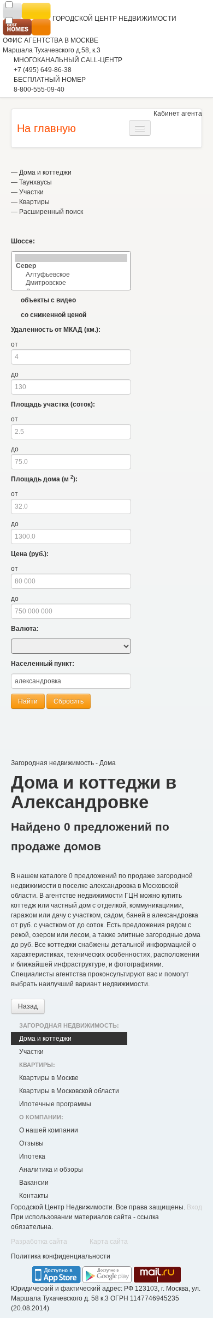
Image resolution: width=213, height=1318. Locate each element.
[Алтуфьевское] (71, 275)
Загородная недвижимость (52, 763)
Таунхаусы (35, 182)
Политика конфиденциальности (60, 1256)
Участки (31, 192)
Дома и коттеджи (45, 172)
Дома (107, 763)
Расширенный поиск (51, 212)
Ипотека (32, 1156)
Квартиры (34, 202)
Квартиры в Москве (49, 1078)
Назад (28, 1006)
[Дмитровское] (71, 283)
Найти (28, 701)
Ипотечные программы (55, 1104)
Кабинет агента (177, 113)
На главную (46, 128)
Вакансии (34, 1182)
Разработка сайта (39, 1241)
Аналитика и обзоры (51, 1169)
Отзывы (31, 1143)
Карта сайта (109, 1241)
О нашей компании (48, 1130)
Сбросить (69, 701)
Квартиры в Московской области (69, 1091)
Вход (194, 1207)
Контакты (34, 1196)
